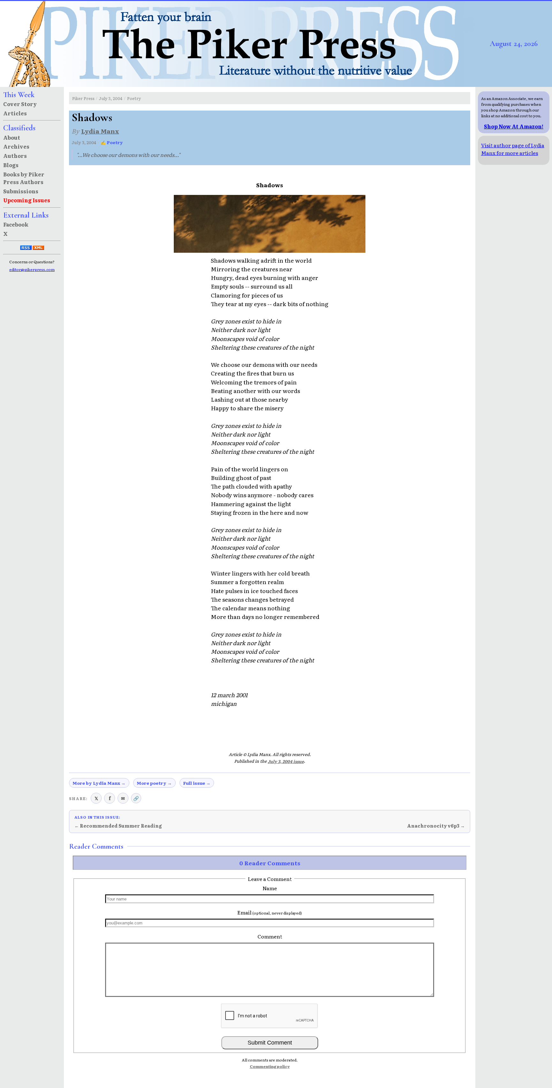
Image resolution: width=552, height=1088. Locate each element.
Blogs (11, 165)
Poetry (134, 98)
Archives (16, 146)
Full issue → (197, 783)
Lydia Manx (100, 130)
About (11, 137)
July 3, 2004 (110, 98)
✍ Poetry (112, 142)
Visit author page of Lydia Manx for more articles (512, 149)
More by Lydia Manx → (99, 783)
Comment (269, 936)
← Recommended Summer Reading (118, 825)
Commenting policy (270, 1066)
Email (269, 912)
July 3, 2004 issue (286, 761)
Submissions (20, 191)
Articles (15, 113)
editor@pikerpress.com (32, 269)
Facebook (15, 224)
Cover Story (20, 104)
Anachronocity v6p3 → (436, 825)
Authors (15, 155)
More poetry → (154, 783)
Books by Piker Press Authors (23, 178)
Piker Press (83, 98)
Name (270, 888)
